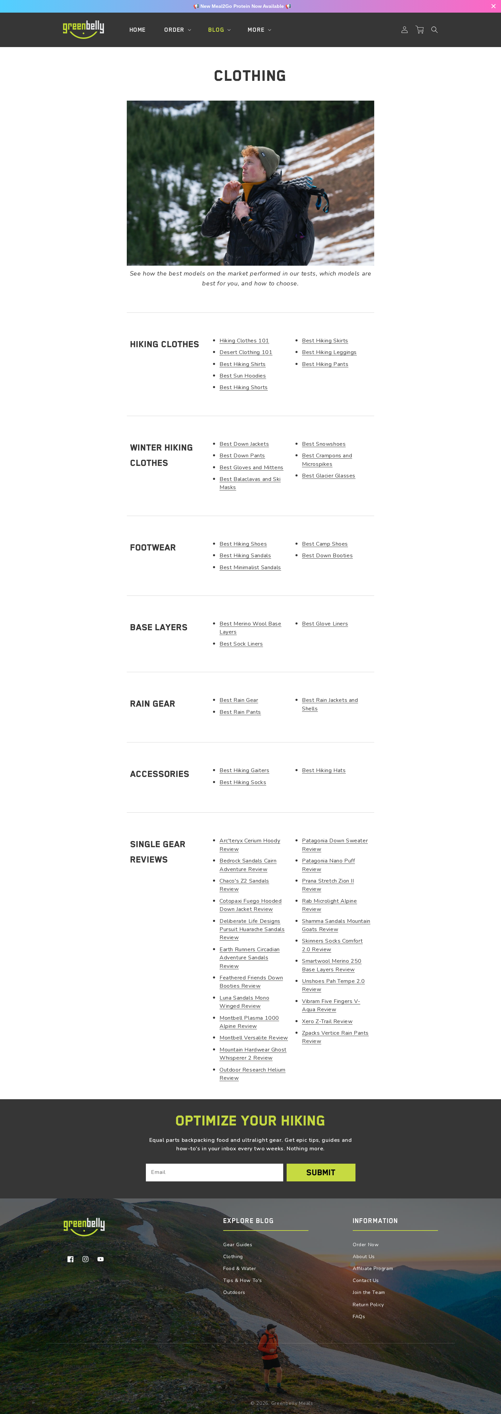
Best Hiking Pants (325, 364)
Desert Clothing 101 (245, 352)
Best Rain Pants (240, 712)
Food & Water (239, 1268)
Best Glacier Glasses (328, 476)
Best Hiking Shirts (242, 364)
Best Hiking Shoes (243, 544)
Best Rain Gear (238, 700)
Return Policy (368, 1304)
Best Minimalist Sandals (250, 567)
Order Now (366, 1244)
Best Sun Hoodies (242, 376)
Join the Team (369, 1292)
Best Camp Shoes (325, 544)
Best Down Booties (327, 555)
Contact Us (366, 1280)
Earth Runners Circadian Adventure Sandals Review (249, 958)
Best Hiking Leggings (329, 352)
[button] (434, 29)
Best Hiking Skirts (325, 340)
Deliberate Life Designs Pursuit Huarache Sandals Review (252, 929)
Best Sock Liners (241, 644)
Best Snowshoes (324, 444)
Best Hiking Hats (324, 770)
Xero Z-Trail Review (327, 1021)
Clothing (233, 1256)
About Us (364, 1256)
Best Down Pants (242, 455)
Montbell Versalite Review (253, 1038)
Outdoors (234, 1292)
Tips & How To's (242, 1280)
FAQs (359, 1316)
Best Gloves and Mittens (251, 467)
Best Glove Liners (325, 624)
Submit (321, 1172)
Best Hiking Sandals (245, 555)
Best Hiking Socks (242, 782)
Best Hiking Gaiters (244, 770)
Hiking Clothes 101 (244, 340)
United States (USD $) (92, 1392)
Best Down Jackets (244, 444)
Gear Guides (238, 1244)
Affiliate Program (373, 1268)
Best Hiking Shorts (243, 387)
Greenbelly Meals (292, 1403)
